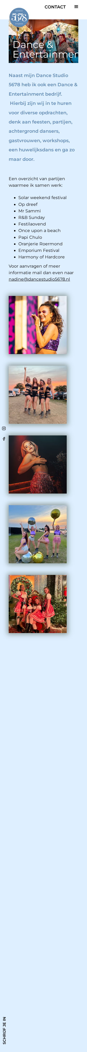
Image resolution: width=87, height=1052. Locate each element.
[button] (76, 7)
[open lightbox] (38, 325)
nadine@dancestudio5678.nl (39, 279)
